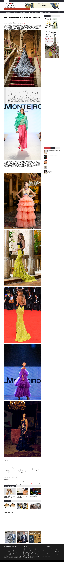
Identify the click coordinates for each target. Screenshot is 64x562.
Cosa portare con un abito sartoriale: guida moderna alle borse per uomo (22, 496)
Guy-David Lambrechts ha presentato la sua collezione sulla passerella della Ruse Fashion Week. (53, 171)
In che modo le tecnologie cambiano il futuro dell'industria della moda (22, 511)
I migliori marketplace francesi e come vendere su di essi (35, 496)
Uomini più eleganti (48, 12)
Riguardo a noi (17, 0)
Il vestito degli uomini (8, 12)
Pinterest (55, 8)
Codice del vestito (35, 12)
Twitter (54, 8)
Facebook (53, 8)
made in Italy (24, 23)
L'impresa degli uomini (23, 12)
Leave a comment (10, 474)
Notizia (41, 12)
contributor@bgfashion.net (31, 483)
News (9, 14)
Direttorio (11, 0)
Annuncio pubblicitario (24, 0)
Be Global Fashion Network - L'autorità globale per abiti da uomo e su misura (22, 481)
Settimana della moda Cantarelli (35, 510)
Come (29, 12)
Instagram (58, 8)
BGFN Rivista (6, 0)
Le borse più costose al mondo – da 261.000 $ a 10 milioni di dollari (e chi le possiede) (53, 165)
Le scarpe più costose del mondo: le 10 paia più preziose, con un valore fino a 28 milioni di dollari (9, 496)
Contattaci (30, 0)
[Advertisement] (22, 520)
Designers (16, 12)
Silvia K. (34, 19)
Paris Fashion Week (8, 469)
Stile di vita (12, 14)
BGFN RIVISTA (5, 14)
